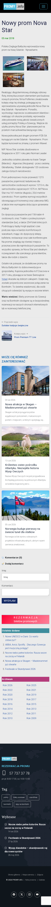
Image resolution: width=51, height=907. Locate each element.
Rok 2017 (31, 699)
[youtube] (37, 894)
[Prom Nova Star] (13, 63)
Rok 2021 (31, 690)
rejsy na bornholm (22, 804)
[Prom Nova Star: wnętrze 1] (37, 63)
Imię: (4, 570)
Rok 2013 (31, 709)
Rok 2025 (31, 685)
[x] (22, 894)
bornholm (7, 804)
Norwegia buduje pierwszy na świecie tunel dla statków (22, 530)
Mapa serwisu (28, 875)
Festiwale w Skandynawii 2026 (20, 669)
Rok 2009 (31, 718)
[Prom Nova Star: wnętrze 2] (13, 80)
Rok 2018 (7, 699)
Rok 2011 (31, 713)
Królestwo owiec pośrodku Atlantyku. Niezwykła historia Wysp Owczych (22, 468)
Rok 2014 (7, 709)
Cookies (42, 880)
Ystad (4, 279)
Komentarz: (7, 585)
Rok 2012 (7, 713)
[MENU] (43, 6)
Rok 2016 (7, 704)
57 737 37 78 (19, 773)
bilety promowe (19, 797)
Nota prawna (30, 880)
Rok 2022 (7, 690)
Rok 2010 (7, 718)
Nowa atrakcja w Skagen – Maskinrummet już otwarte (21, 406)
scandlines (33, 797)
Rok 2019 (31, 694)
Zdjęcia (40, 875)
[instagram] (29, 894)
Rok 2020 (7, 694)
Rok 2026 (7, 685)
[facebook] (14, 894)
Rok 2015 (31, 704)
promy (6, 797)
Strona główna (14, 875)
